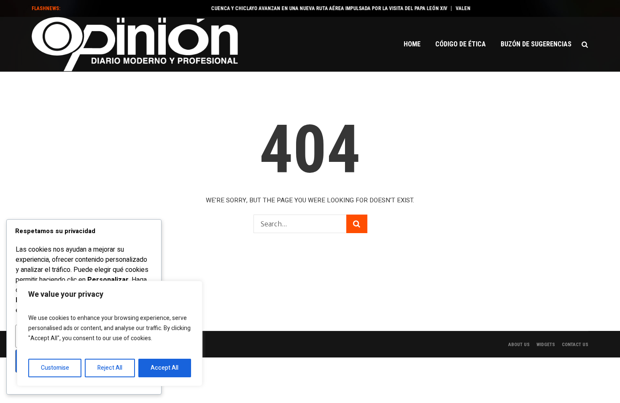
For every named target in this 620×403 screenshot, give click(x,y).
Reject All (109, 367)
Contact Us (575, 344)
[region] (109, 333)
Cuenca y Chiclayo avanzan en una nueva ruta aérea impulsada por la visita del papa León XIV (324, 8)
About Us (519, 344)
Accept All (164, 367)
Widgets (545, 344)
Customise (55, 367)
